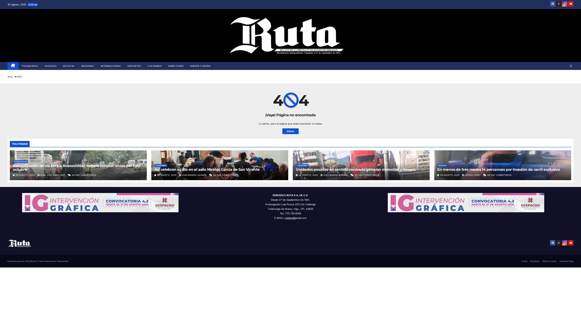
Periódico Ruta (566, 261)
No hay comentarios (84, 175)
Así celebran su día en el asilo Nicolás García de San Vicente (207, 169)
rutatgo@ (289, 218)
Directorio (176, 66)
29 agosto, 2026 (26, 175)
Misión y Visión (200, 66)
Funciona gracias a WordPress (22, 261)
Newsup (49, 261)
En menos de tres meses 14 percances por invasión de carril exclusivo (498, 169)
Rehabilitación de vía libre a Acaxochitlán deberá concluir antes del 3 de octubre (76, 168)
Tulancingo (30, 66)
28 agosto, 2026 (450, 175)
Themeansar (62, 261)
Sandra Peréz (473, 175)
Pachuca (51, 66)
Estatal (69, 66)
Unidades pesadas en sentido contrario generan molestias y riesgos (355, 169)
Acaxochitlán (20, 162)
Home (524, 261)
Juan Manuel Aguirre (194, 175)
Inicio (10, 76)
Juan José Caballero (53, 175)
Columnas (155, 66)
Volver (290, 131)
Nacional (87, 66)
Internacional (111, 66)
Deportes (134, 66)
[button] (571, 66)
